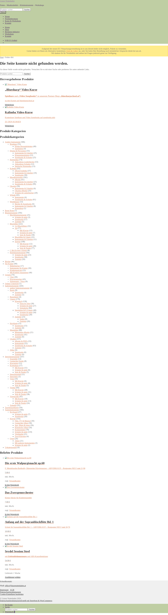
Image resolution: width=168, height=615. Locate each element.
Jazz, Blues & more (22, 425)
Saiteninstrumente (12, 286)
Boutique (13, 144)
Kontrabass (14, 365)
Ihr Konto (9, 605)
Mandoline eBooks (22, 332)
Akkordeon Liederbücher (24, 162)
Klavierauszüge (16, 279)
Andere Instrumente (12, 142)
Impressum (4, 590)
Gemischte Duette (17, 361)
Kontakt (8, 23)
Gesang (8, 275)
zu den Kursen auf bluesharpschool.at (19, 101)
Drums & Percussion (18, 151)
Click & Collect (72, 51)
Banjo (12, 290)
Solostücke (24, 308)
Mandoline (14, 330)
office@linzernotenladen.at (15, 586)
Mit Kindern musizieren (19, 273)
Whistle (13, 195)
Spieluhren (19, 149)
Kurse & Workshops (13, 21)
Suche (7, 607)
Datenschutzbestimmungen (10, 592)
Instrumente (19, 197)
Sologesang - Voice (17, 281)
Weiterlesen (9, 105)
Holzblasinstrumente (18, 253)
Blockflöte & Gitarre (23, 237)
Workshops (9, 34)
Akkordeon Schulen (22, 164)
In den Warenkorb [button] (12, 485)
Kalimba (13, 168)
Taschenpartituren (12, 408)
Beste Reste (9, 211)
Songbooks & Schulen (23, 157)
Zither (12, 350)
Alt (16, 228)
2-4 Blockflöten (21, 226)
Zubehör (18, 222)
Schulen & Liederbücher (24, 193)
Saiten (22, 319)
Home (7, 16)
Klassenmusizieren (22, 155)
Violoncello (14, 396)
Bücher (8, 261)
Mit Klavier (24, 230)
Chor (12, 277)
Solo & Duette (25, 235)
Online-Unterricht (12, 284)
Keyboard (14, 412)
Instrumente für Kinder (19, 268)
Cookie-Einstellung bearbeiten (11, 594)
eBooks (18, 180)
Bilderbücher (15, 266)
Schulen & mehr (21, 217)
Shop (7, 30)
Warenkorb (10, 612)
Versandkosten (14, 481)
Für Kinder (9, 264)
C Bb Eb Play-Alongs (18, 250)
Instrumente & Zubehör (24, 153)
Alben (17, 441)
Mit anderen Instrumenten (25, 443)
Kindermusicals (16, 270)
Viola (12, 379)
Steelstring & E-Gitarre (24, 310)
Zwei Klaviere (20, 436)
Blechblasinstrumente (18, 215)
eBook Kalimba (21, 171)
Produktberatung (11, 19)
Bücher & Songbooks (23, 204)
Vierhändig (19, 434)
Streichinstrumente (12, 357)
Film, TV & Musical (23, 421)
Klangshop (19, 208)
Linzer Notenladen (7, 1)
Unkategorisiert (11, 447)
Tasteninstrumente (12, 410)
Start (2, 57)
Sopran (17, 242)
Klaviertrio (14, 363)
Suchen (27, 10)
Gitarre (12, 299)
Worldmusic (14, 202)
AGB (12, 590)
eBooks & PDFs (21, 341)
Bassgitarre (14, 297)
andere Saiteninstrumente (19, 288)
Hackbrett (13, 323)
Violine (12, 388)
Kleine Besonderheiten (23, 146)
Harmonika (14, 160)
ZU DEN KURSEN (13, 122)
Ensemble (13, 359)
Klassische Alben (21, 427)
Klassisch (18, 301)
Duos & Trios (25, 304)
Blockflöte (14, 224)
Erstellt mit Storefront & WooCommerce (36, 601)
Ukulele (13, 339)
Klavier (13, 419)
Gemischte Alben (21, 423)
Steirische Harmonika (23, 166)
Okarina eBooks (21, 191)
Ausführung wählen (12, 577)
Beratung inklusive (12, 32)
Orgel (12, 439)
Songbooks (19, 175)
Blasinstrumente (11, 213)
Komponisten (20, 430)
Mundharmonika (16, 177)
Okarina (13, 186)
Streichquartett (15, 374)
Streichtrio (14, 377)
